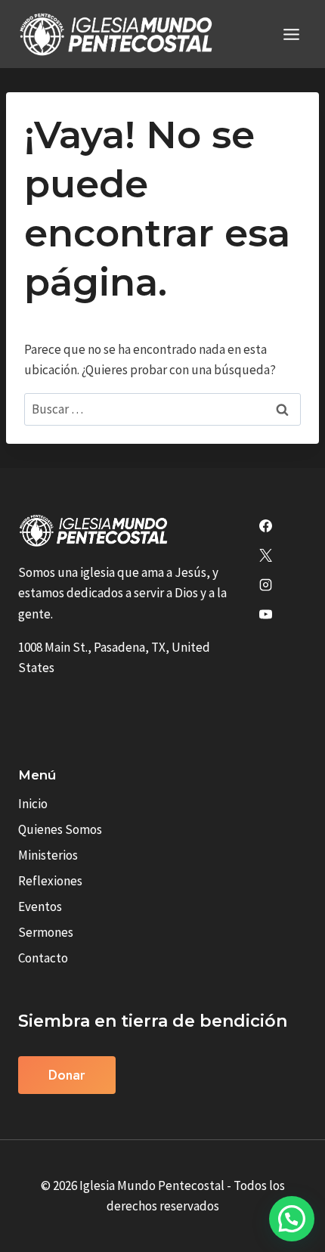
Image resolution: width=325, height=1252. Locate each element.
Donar (66, 1075)
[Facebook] (265, 526)
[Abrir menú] (291, 34)
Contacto (43, 958)
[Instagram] (265, 585)
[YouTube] (265, 615)
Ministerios (48, 855)
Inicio (33, 803)
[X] (265, 556)
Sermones (45, 932)
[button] (291, 1218)
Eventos (40, 906)
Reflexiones (50, 880)
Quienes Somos (60, 829)
